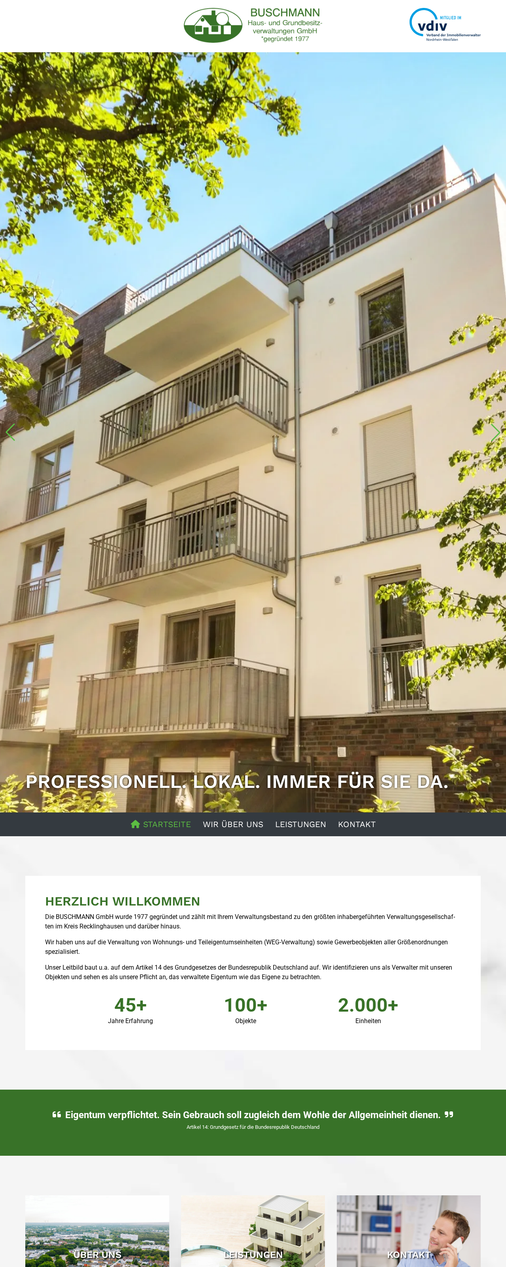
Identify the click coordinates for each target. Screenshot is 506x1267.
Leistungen (300, 824)
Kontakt (357, 824)
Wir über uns (233, 824)
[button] (10, 432)
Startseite (165, 824)
